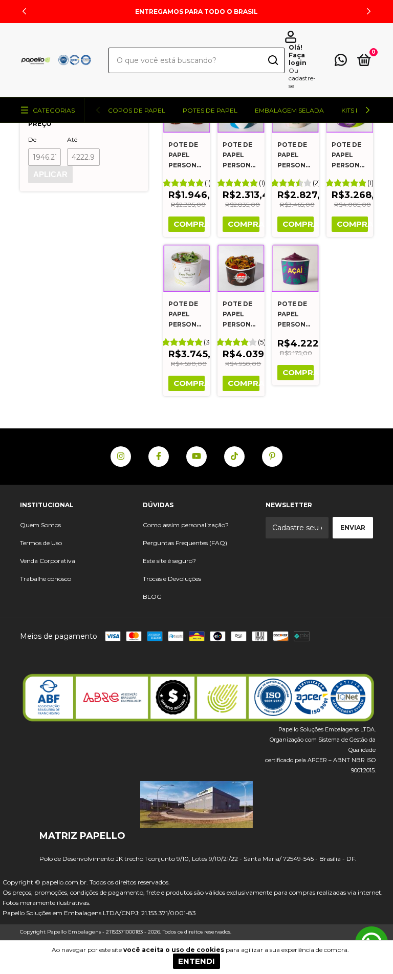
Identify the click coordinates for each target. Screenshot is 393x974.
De (32, 139)
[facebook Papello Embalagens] (158, 456)
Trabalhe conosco (45, 578)
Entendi (196, 961)
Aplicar (50, 174)
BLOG (152, 596)
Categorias (54, 110)
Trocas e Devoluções (172, 578)
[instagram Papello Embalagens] (121, 456)
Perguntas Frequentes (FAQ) (185, 543)
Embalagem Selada (289, 110)
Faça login (298, 59)
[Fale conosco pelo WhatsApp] (341, 62)
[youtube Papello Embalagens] (196, 456)
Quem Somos (40, 525)
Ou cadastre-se (302, 78)
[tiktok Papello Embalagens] (234, 456)
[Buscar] (272, 61)
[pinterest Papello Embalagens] (272, 456)
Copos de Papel (136, 110)
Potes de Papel (210, 110)
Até (72, 139)
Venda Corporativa (47, 561)
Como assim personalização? (186, 525)
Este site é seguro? (169, 561)
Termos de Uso (41, 543)
